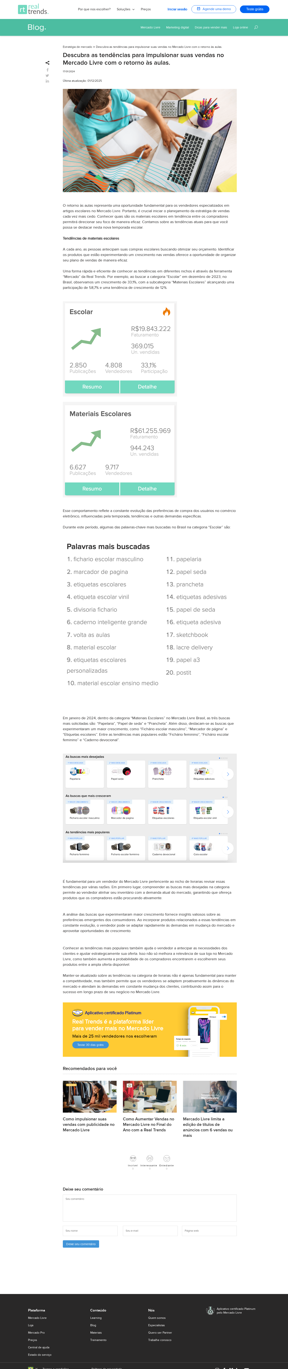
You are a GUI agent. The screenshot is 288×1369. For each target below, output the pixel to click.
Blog (93, 1325)
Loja (30, 1325)
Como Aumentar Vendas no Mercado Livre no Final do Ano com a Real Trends (148, 1125)
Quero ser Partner (160, 1332)
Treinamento (98, 1340)
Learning (96, 1318)
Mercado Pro (36, 1332)
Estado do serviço (39, 1355)
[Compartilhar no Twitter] (47, 76)
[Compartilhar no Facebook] (47, 70)
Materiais (96, 1332)
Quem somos (157, 1318)
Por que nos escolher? (94, 9)
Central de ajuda (38, 1347)
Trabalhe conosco (159, 1340)
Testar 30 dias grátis (90, 1045)
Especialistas (156, 1325)
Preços (146, 9)
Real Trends (95, 277)
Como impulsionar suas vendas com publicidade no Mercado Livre (88, 1125)
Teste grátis (254, 9)
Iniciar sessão (177, 9)
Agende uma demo (214, 8)
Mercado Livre (108, 211)
